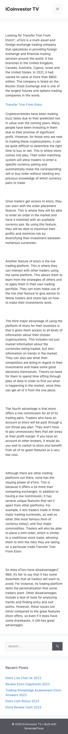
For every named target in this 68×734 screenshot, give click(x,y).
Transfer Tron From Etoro (23, 104)
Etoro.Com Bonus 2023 (22, 701)
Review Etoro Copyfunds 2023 (27, 684)
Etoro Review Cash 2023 (23, 707)
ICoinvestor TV (22, 9)
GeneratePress (34, 728)
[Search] (57, 646)
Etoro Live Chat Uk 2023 (23, 678)
